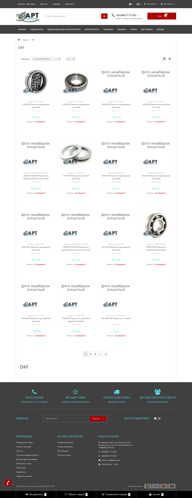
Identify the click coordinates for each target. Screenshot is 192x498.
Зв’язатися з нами (23, 463)
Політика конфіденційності (27, 455)
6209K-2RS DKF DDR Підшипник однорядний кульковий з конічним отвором (76, 250)
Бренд (25, 40)
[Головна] (19, 40)
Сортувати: (25, 59)
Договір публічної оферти (26, 459)
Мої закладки (63, 451)
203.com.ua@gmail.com (110, 460)
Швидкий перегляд (36, 81)
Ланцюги (121, 29)
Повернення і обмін (24, 442)
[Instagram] (158, 417)
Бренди (160, 29)
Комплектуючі (92, 29)
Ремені (134, 29)
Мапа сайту (21, 468)
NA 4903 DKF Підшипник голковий (116, 318)
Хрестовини (147, 29)
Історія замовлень (65, 446)
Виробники (21, 472)
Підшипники (36, 29)
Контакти (69, 4)
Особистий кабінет (65, 442)
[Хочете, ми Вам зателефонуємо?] (8, 483)
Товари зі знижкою (24, 476)
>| (106, 354)
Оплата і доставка (26, 4)
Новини (56, 4)
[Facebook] (154, 417)
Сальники (108, 29)
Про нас (44, 4)
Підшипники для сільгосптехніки (64, 29)
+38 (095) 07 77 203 (108, 456)
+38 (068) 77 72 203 (108, 452)
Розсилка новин (64, 455)
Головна (22, 29)
